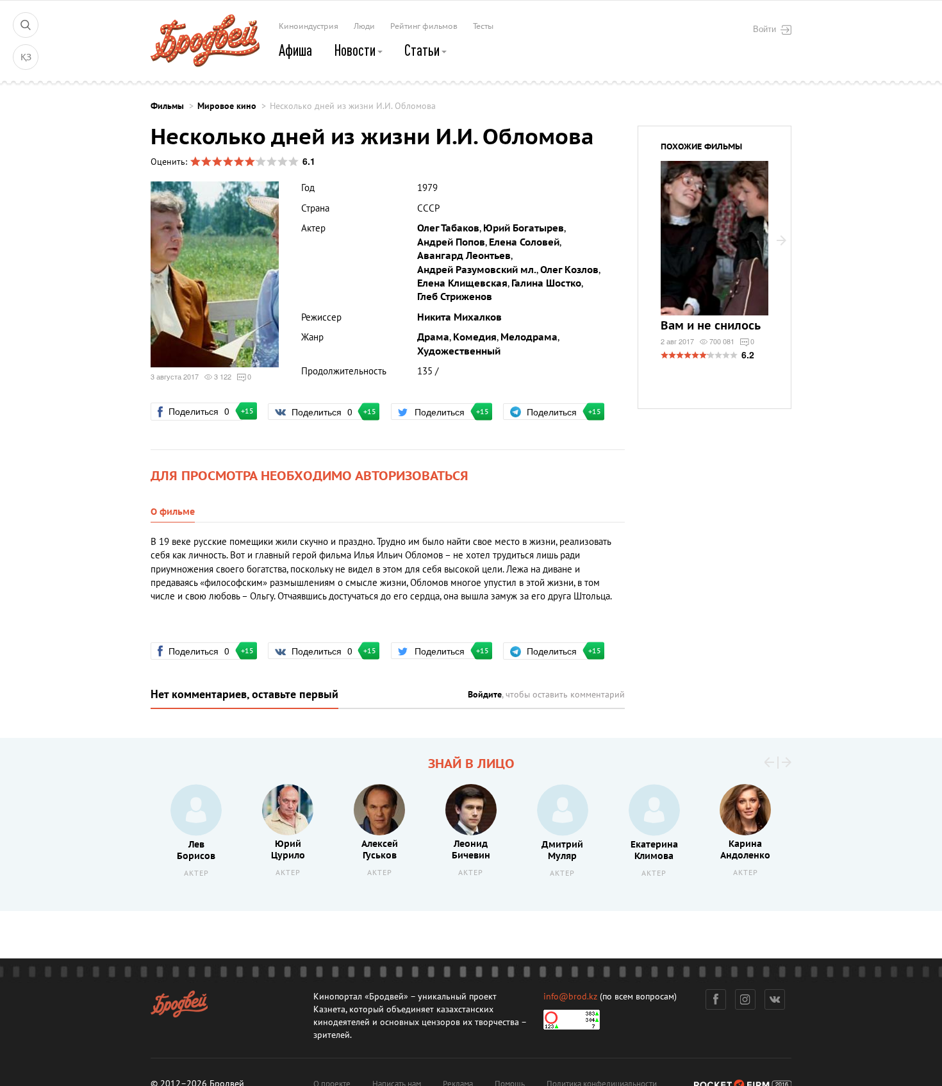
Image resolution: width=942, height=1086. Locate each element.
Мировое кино (226, 106)
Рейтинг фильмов (424, 26)
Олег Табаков (448, 228)
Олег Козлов (569, 270)
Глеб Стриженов (454, 297)
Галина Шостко (546, 283)
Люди (364, 26)
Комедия (475, 337)
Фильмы (167, 106)
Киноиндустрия (308, 26)
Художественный (458, 351)
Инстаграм (745, 999)
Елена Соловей (524, 242)
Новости (356, 50)
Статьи (423, 50)
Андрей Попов (451, 242)
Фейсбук (716, 999)
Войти (764, 29)
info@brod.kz (570, 996)
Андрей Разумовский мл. (476, 270)
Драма (433, 337)
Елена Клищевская (462, 283)
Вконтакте (774, 999)
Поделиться (204, 411)
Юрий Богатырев (523, 228)
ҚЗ (26, 57)
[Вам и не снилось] (714, 246)
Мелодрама (529, 337)
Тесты (483, 26)
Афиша (295, 50)
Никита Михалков (459, 317)
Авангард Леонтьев (464, 256)
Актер (196, 873)
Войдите (485, 694)
